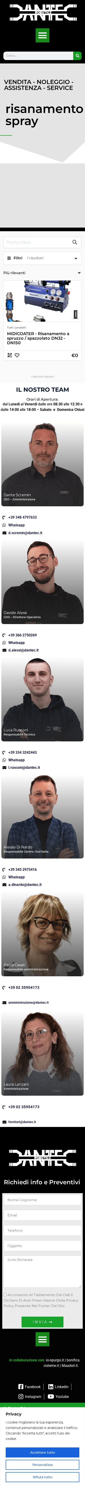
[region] (42, 1446)
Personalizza (42, 1465)
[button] (43, 35)
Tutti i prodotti (16, 327)
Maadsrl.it (70, 1365)
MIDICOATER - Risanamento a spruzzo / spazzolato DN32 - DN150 (38, 338)
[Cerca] (77, 56)
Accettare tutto (42, 1452)
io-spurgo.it (55, 1360)
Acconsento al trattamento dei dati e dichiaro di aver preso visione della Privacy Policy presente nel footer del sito (41, 1300)
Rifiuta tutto (42, 1477)
